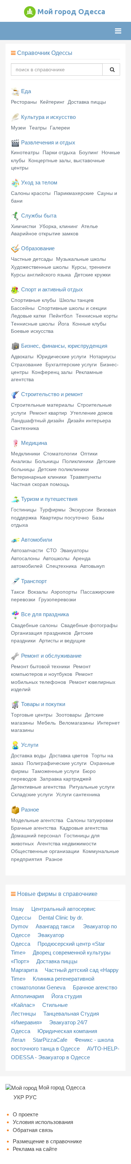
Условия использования (43, 1122)
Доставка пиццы (87, 102)
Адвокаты (22, 356)
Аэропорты (64, 592)
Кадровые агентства (84, 828)
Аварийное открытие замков (44, 233)
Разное (54, 859)
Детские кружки (92, 275)
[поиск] (111, 69)
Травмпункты (85, 477)
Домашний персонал (36, 835)
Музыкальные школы (81, 259)
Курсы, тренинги (91, 267)
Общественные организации (45, 851)
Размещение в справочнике (47, 1141)
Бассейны (23, 308)
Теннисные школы (33, 324)
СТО (51, 550)
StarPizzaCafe (50, 1040)
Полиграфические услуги (57, 763)
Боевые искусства (32, 331)
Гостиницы (23, 510)
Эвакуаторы (74, 550)
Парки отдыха (59, 152)
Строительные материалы (42, 405)
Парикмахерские (74, 193)
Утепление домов (91, 413)
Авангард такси (56, 926)
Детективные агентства (38, 787)
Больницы (47, 461)
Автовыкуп (92, 566)
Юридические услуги (61, 356)
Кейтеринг (52, 102)
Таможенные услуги (55, 771)
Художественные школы (39, 267)
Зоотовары (69, 715)
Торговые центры (31, 715)
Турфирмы (53, 510)
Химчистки (23, 226)
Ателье (89, 226)
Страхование (26, 364)
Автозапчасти (27, 550)
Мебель (46, 723)
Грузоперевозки (57, 599)
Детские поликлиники (63, 469)
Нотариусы (103, 356)
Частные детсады (32, 259)
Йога (63, 324)
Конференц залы (52, 372)
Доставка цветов (68, 755)
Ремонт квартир (48, 413)
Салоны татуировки (90, 820)
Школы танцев (76, 300)
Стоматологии (60, 454)
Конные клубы (89, 324)
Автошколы (56, 558)
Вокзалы (38, 592)
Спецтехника (61, 566)
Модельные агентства (37, 820)
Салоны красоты (31, 193)
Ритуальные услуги (92, 787)
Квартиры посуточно (64, 518)
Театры (38, 128)
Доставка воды (28, 755)
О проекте (25, 1114)
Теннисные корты (97, 316)
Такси (17, 592)
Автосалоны (25, 558)
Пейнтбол (60, 316)
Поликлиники (78, 461)
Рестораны (24, 102)
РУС (31, 1097)
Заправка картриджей (65, 779)
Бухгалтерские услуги (71, 364)
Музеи (18, 128)
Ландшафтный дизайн (37, 420)
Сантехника (25, 428)
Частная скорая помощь (40, 484)
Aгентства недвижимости (66, 843)
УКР (18, 1097)
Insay (17, 909)
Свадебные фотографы (89, 625)
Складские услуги (32, 794)
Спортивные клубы (33, 300)
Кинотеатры (25, 152)
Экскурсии (81, 510)
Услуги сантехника (78, 794)
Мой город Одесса (71, 11)
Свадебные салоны (34, 625)
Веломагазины (76, 723)
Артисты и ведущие (62, 640)
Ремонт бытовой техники (40, 666)
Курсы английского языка (41, 275)
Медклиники (25, 454)
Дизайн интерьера (89, 420)
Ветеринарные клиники (39, 477)
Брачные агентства (33, 828)
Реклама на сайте (35, 1149)
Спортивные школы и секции (72, 308)
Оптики (89, 454)
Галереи (60, 128)
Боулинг (88, 152)
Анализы (21, 461)
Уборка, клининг (58, 226)
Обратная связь (33, 1130)
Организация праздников (41, 633)
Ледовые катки (28, 316)
